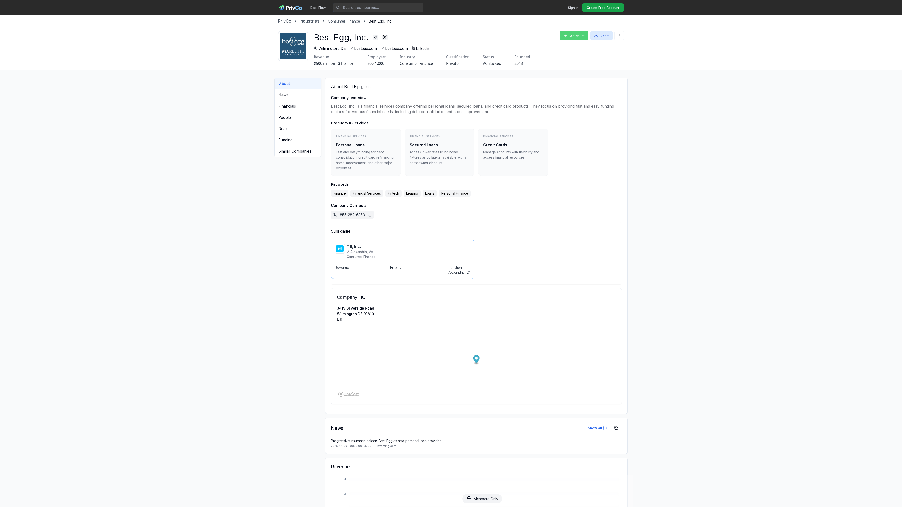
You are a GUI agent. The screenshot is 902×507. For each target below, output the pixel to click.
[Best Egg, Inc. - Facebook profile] (375, 37)
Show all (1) (597, 428)
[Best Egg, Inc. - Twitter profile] (385, 37)
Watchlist (577, 36)
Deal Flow (318, 8)
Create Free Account (603, 8)
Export (604, 36)
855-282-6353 (352, 214)
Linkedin (422, 48)
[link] (381, 21)
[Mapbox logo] (348, 394)
